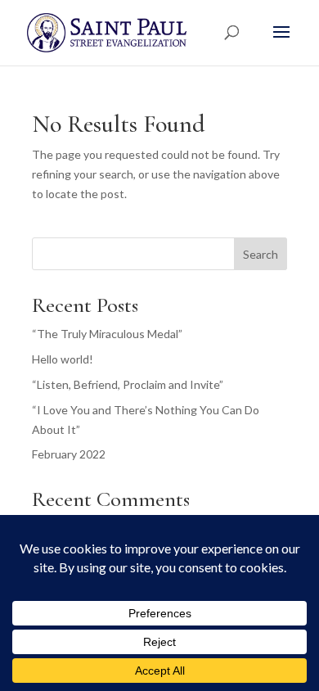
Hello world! (62, 359)
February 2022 (69, 454)
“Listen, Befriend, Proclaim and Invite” (127, 384)
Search (260, 254)
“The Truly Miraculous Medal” (107, 334)
